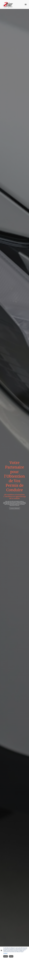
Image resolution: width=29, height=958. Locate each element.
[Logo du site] (7, 4)
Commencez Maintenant (14, 508)
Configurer (5, 953)
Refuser (11, 956)
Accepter (5, 956)
